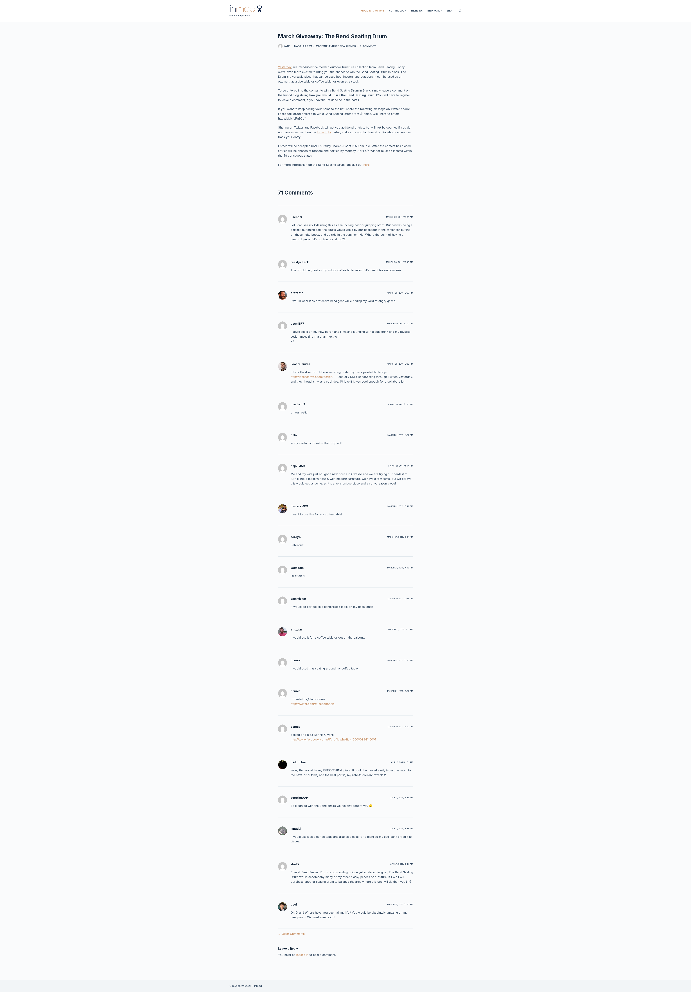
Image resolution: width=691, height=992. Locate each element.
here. (366, 164)
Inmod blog (324, 132)
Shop (450, 10)
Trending (417, 10)
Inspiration (434, 10)
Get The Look (397, 10)
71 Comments (368, 46)
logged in (302, 955)
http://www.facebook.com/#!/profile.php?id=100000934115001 (333, 739)
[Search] (460, 11)
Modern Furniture (373, 10)
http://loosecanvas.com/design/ (312, 377)
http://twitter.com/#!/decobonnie (313, 704)
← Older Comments (291, 934)
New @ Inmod (348, 46)
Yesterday (284, 67)
